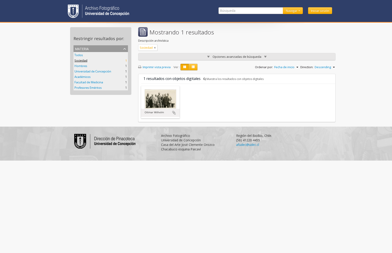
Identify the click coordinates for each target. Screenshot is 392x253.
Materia (82, 48)
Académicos (82, 77)
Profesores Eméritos (88, 88)
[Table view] (193, 67)
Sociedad (80, 60)
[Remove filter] (155, 47)
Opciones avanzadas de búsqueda (237, 57)
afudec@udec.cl (247, 144)
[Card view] (184, 67)
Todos (78, 55)
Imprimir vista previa (156, 67)
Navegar (292, 11)
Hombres (80, 66)
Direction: (306, 67)
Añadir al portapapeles (174, 113)
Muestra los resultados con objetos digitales (235, 79)
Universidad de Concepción (92, 71)
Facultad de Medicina (88, 82)
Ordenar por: (264, 67)
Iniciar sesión (320, 11)
